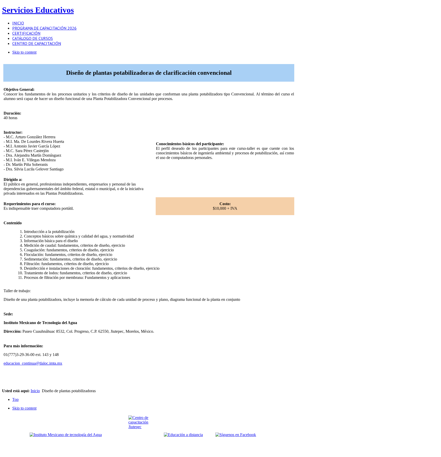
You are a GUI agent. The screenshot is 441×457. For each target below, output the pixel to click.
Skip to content (24, 52)
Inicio (35, 391)
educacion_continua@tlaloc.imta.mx (33, 363)
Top (15, 399)
